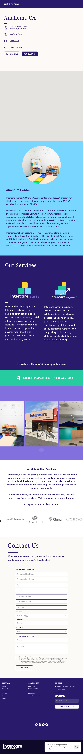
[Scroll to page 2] (41, 450)
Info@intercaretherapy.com (66, 686)
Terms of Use (31, 691)
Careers (4, 698)
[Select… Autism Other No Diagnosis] (41, 623)
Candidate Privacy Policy (34, 696)
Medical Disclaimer (33, 688)
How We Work (5, 691)
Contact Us (14, 41)
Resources (4, 696)
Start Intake (57, 692)
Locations (4, 693)
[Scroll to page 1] (40, 450)
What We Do (5, 688)
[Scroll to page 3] (43, 450)
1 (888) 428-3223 (61, 689)
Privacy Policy (60, 662)
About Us (4, 686)
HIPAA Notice (31, 686)
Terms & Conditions (47, 662)
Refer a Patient (16, 47)
